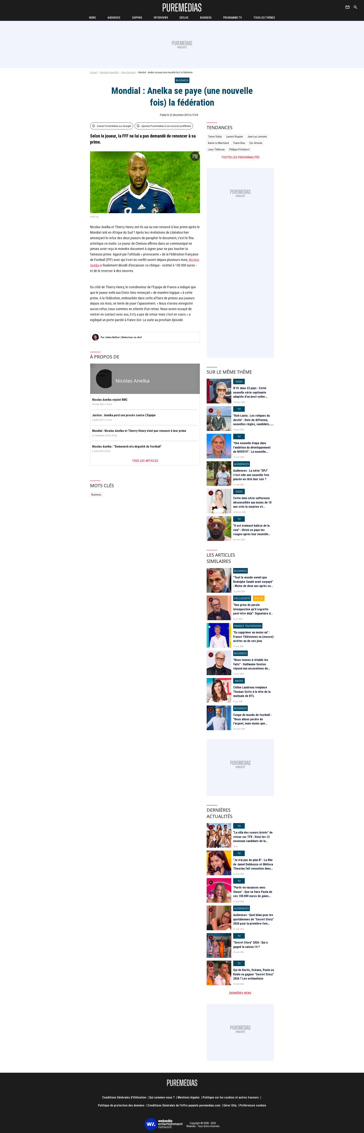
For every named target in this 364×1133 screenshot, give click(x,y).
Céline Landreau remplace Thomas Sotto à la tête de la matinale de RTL (252, 692)
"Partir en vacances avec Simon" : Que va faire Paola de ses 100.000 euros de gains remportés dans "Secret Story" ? (253, 896)
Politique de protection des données (121, 1105)
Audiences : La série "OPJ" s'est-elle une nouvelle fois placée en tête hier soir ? (251, 475)
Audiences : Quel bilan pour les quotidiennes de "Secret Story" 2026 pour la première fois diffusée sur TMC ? (253, 921)
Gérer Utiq (229, 1105)
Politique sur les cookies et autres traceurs (231, 1097)
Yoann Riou (239, 143)
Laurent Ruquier (234, 136)
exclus (184, 17)
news (92, 17)
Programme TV (232, 17)
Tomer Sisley (215, 136)
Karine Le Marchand (218, 143)
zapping (137, 17)
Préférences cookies (252, 1105)
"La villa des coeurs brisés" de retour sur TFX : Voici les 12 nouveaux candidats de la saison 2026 (253, 839)
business (205, 17)
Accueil (93, 72)
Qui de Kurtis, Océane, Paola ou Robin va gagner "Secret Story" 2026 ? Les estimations (253, 974)
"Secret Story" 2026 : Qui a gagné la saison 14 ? (250, 944)
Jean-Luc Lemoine (257, 136)
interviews (161, 17)
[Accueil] (182, 7)
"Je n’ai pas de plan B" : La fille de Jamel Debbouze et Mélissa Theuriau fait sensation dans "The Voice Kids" (253, 866)
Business (96, 494)
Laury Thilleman (216, 149)
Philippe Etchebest (239, 149)
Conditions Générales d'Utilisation (124, 1097)
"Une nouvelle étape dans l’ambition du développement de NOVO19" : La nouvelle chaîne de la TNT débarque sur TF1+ (253, 451)
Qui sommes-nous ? (162, 1097)
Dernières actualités (109, 72)
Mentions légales (189, 1097)
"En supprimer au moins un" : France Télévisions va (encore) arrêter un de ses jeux (253, 637)
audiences (113, 17)
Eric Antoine (255, 143)
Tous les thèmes (264, 17)
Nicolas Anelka (132, 380)
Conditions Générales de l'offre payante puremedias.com (183, 1105)
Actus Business (128, 72)
